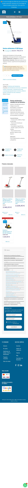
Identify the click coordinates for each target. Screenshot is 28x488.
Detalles (11, 214)
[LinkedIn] (21, 365)
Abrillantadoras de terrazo (14, 87)
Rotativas (18, 92)
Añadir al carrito (17, 75)
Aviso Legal (14, 399)
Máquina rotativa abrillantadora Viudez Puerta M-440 (7, 201)
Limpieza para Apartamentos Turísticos (12, 91)
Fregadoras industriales (11, 286)
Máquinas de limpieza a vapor (12, 276)
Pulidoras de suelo (11, 92)
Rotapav (8, 94)
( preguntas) (8, 50)
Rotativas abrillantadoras (14, 86)
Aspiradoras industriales (11, 283)
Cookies (24, 399)
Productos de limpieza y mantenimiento (13, 260)
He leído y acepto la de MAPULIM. (13, 322)
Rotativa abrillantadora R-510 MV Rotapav (7, 231)
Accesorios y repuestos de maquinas (13, 281)
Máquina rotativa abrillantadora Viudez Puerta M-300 (20, 201)
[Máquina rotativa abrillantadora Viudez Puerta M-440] (7, 182)
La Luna (15, 401)
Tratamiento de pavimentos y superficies (13, 299)
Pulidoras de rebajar (10, 293)
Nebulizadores (9, 278)
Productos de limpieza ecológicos (12, 255)
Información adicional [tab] (5, 104)
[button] (25, 485)
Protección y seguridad (9, 258)
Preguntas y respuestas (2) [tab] (5, 110)
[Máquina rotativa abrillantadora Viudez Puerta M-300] (20, 182)
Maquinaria (6, 269)
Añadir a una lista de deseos (9, 79)
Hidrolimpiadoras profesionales (12, 288)
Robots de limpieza (10, 279)
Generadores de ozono (10, 271)
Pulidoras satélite (9, 295)
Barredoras (8, 284)
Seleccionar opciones (6, 213)
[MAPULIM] (4, 10)
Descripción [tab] (5, 100)
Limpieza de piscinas (18, 89)
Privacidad (19, 399)
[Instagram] (18, 365)
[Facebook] (16, 365)
